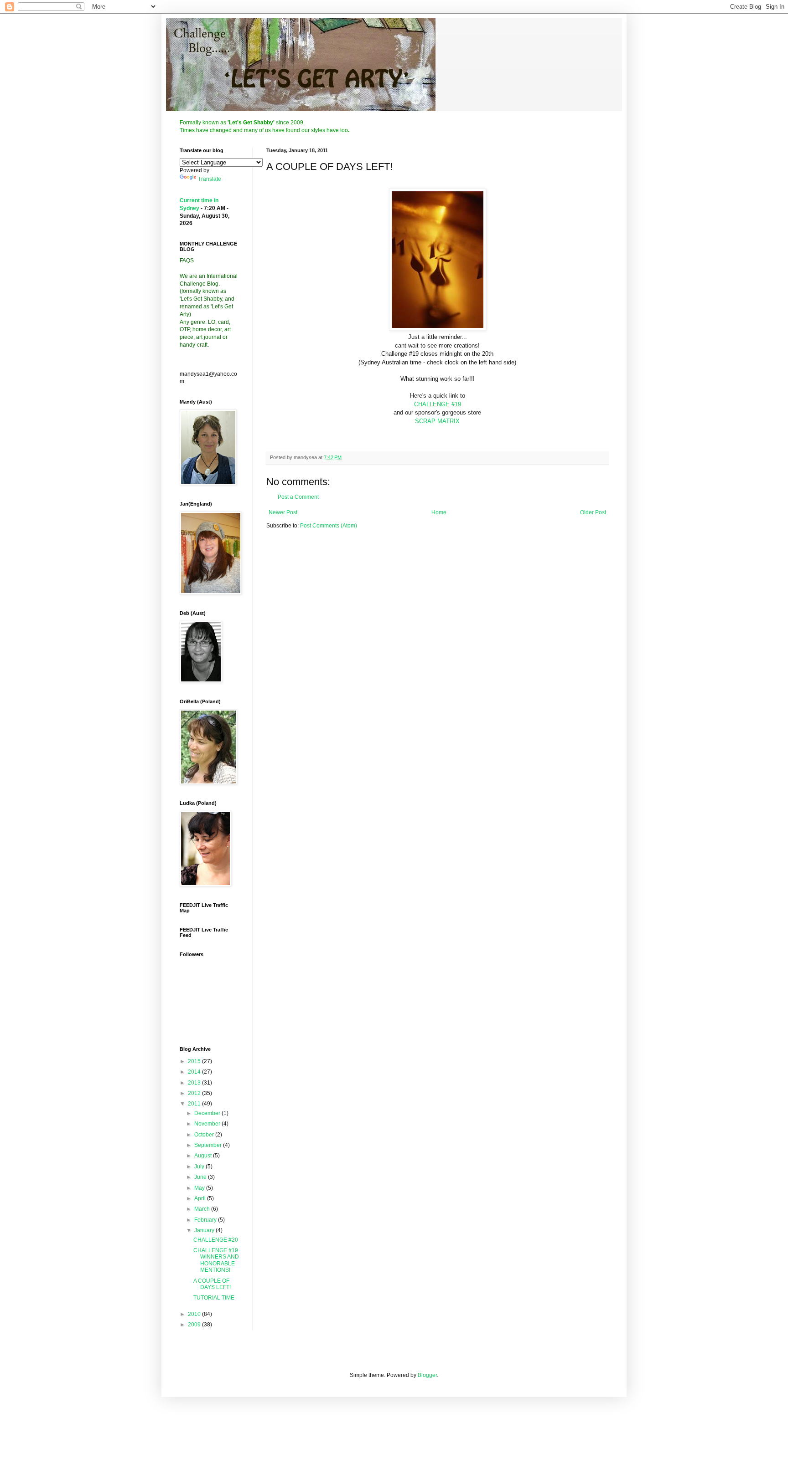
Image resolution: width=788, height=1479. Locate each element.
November (208, 1124)
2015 (195, 1061)
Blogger (427, 1375)
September (208, 1145)
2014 (195, 1072)
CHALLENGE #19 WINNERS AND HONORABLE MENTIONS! (216, 1260)
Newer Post (283, 512)
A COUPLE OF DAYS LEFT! (212, 1284)
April (200, 1198)
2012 (195, 1093)
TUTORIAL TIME (213, 1298)
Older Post (593, 512)
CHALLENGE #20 (215, 1240)
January (205, 1230)
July (200, 1166)
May (200, 1188)
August (203, 1155)
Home (438, 512)
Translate (209, 179)
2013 (195, 1083)
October (204, 1134)
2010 (195, 1314)
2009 (195, 1324)
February (206, 1220)
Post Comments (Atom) (328, 525)
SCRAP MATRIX (437, 421)
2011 (195, 1103)
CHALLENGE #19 (437, 404)
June (201, 1177)
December (208, 1113)
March (202, 1209)
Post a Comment (298, 497)
